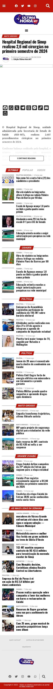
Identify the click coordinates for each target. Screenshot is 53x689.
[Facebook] (16, 6)
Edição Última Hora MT (23, 59)
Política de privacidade (35, 640)
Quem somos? (14, 640)
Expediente (26, 647)
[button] (3, 5)
